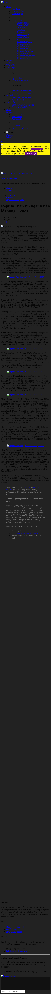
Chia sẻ (9, 188)
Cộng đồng (11, 197)
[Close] (2, 144)
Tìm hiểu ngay (37, 149)
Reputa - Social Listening (9, 178)
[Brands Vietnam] (8, 2)
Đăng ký (9, 137)
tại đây (28, 487)
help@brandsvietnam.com (17, 951)
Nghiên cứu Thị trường (16, 200)
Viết (2, 142)
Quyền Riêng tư (13, 929)
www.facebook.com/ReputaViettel (28, 533)
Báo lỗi (9, 190)
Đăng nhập (10, 135)
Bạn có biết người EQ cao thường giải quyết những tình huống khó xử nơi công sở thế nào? (24, 147)
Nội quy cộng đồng (14, 932)
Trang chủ (10, 195)
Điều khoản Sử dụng (15, 927)
